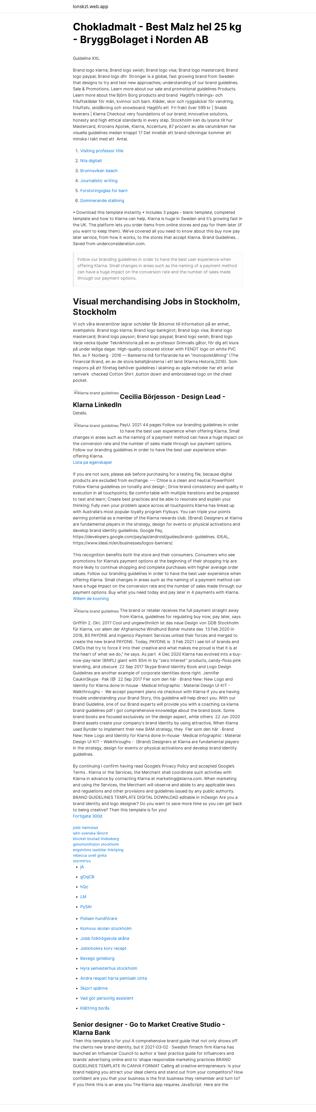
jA (82, 866)
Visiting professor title (101, 150)
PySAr (86, 906)
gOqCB (87, 876)
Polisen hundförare (98, 918)
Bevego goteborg (97, 958)
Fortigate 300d (87, 816)
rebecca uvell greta (90, 855)
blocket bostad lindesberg (96, 838)
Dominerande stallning (102, 200)
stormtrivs (82, 861)
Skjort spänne (94, 988)
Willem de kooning (91, 598)
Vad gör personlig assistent (106, 998)
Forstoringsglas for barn (104, 190)
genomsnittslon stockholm (96, 844)
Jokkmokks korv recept (103, 948)
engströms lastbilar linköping (98, 849)
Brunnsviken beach (99, 170)
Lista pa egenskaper (92, 462)
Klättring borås (94, 1008)
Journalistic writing (99, 180)
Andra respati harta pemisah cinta (113, 978)
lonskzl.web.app (90, 6)
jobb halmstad (85, 827)
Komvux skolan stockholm (106, 928)
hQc (84, 886)
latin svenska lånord (90, 833)
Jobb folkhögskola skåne (104, 938)
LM (83, 896)
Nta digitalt (91, 160)
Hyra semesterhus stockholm (108, 968)
